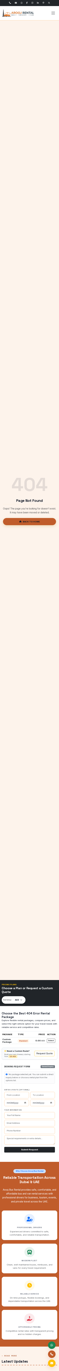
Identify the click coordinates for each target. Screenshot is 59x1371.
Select (51, 1041)
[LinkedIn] (38, 3)
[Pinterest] (43, 3)
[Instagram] (32, 3)
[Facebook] (27, 3)
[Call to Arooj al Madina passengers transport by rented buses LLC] (52, 1354)
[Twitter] (49, 3)
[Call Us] (10, 3)
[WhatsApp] (21, 3)
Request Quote (44, 1053)
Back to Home (31, 521)
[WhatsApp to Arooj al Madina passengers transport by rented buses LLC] (52, 1345)
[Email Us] (16, 3)
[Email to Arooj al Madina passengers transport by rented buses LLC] (52, 1363)
